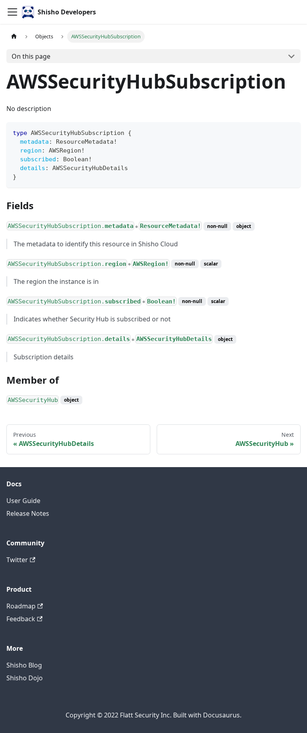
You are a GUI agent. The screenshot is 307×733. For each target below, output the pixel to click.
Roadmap (21, 606)
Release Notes (27, 513)
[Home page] (14, 36)
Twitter (17, 559)
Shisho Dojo (24, 678)
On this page (31, 56)
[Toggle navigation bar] (12, 12)
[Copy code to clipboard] (290, 132)
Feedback (20, 618)
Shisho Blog (24, 665)
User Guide (23, 500)
